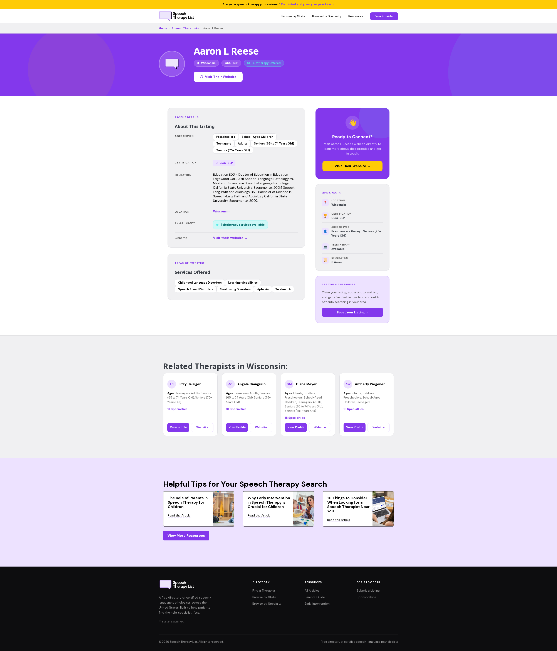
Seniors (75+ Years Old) (233, 150)
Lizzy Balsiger (190, 384)
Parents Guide (315, 597)
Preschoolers (225, 137)
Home (163, 28)
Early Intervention (317, 604)
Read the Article (179, 515)
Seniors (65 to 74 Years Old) (274, 143)
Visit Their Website (221, 77)
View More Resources (186, 535)
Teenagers (223, 143)
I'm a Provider (384, 16)
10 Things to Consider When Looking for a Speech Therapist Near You (348, 504)
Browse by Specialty (326, 16)
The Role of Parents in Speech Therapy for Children (188, 502)
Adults (242, 143)
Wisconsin (221, 211)
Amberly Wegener (370, 384)
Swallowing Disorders (235, 289)
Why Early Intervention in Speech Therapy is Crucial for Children (269, 502)
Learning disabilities (243, 282)
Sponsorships (366, 597)
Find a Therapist (263, 590)
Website (202, 427)
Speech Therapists (185, 28)
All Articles (312, 590)
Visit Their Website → (352, 166)
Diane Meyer (306, 384)
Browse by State (293, 16)
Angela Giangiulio (251, 384)
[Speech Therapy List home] (177, 16)
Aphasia (263, 289)
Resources (355, 16)
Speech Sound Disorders (195, 289)
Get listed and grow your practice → (307, 4)
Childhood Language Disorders (200, 282)
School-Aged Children (257, 137)
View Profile (178, 427)
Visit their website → (230, 238)
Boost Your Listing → (352, 312)
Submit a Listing (368, 590)
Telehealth (283, 289)
